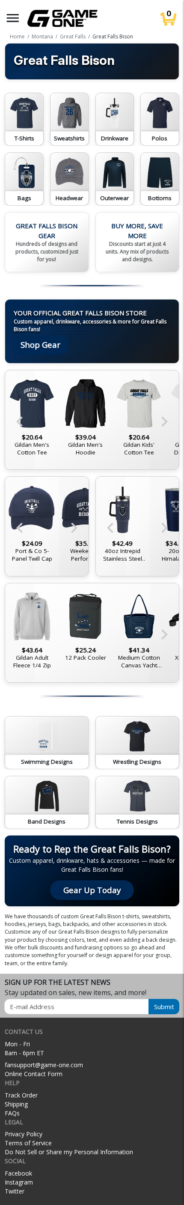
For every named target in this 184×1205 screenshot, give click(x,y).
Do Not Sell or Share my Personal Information (69, 1152)
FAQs (12, 1113)
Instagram (19, 1182)
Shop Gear (40, 344)
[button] (13, 18)
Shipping (16, 1104)
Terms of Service (28, 1143)
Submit (164, 1006)
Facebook (18, 1173)
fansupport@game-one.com (44, 1065)
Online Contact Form (33, 1074)
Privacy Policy (23, 1134)
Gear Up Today (92, 890)
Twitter (14, 1191)
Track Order (21, 1095)
